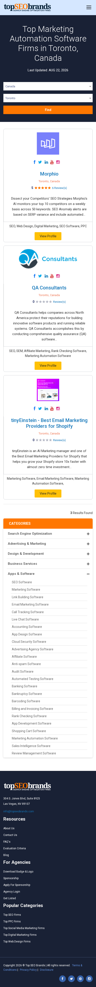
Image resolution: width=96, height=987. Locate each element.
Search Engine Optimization (30, 534)
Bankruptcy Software (27, 694)
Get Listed (9, 898)
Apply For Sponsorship (16, 885)
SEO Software (22, 582)
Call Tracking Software (28, 612)
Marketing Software (26, 589)
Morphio (49, 174)
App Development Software (31, 723)
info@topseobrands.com (18, 811)
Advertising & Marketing (27, 544)
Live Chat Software (25, 619)
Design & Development (26, 554)
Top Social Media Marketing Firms (24, 928)
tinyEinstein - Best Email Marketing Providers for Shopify (49, 423)
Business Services (22, 564)
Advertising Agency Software (32, 649)
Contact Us (10, 835)
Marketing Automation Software (35, 738)
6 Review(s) (59, 188)
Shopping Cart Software (29, 731)
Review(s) (59, 301)
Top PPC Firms (12, 921)
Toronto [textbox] (10, 98)
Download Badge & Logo (18, 871)
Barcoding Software (26, 701)
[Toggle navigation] (89, 7)
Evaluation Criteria (14, 848)
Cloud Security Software (29, 641)
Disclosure (46, 969)
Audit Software (22, 671)
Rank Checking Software (29, 716)
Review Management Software (34, 753)
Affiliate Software (24, 656)
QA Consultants (49, 288)
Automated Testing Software (32, 679)
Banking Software (24, 686)
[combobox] (48, 87)
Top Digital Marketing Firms (20, 934)
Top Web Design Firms (17, 941)
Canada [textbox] (10, 86)
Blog (6, 855)
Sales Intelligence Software (31, 746)
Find (48, 110)
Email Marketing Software (30, 604)
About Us (9, 828)
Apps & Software (21, 574)
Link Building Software (27, 597)
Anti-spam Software (26, 664)
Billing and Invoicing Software (32, 709)
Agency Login (11, 891)
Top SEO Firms (12, 914)
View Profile (48, 236)
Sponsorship (11, 878)
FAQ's (6, 841)
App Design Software (27, 634)
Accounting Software (27, 627)
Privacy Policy (28, 969)
